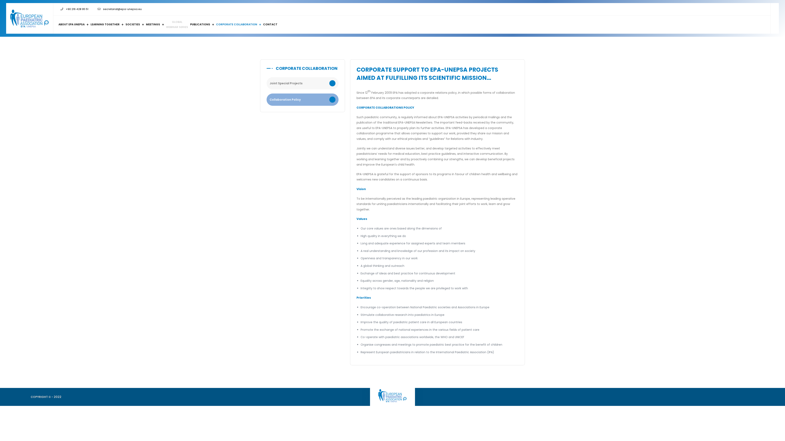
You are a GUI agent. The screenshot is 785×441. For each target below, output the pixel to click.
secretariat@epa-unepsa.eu (122, 9)
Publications (200, 24)
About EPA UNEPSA (71, 24)
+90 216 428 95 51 (76, 9)
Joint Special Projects (286, 83)
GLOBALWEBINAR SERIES (177, 24)
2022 (57, 397)
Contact (270, 24)
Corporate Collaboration (236, 24)
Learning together (105, 24)
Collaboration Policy (285, 100)
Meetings (153, 24)
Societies (133, 24)
